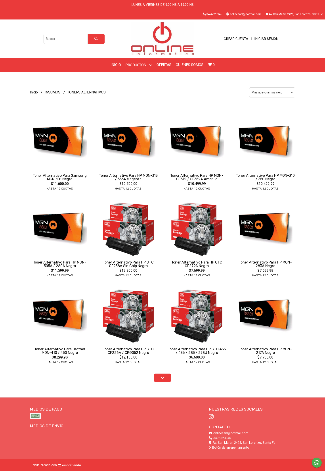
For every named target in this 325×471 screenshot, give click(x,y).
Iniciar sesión (266, 38)
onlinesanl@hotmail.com (230, 433)
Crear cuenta (236, 38)
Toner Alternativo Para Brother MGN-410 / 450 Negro (59, 351)
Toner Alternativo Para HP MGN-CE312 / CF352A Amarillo (196, 177)
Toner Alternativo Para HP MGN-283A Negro (265, 264)
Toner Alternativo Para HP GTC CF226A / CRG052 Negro (128, 351)
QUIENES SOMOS (189, 65)
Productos (136, 65)
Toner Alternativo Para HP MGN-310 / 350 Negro (265, 177)
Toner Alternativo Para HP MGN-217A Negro (265, 351)
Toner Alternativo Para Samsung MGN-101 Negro (60, 177)
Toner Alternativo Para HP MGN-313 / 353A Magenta (128, 177)
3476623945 (221, 438)
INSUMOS (53, 92)
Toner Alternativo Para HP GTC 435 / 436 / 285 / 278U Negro (197, 351)
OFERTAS (164, 65)
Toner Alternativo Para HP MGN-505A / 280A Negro (59, 264)
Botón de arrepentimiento (230, 447)
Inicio (116, 65)
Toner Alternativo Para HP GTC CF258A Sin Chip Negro (128, 264)
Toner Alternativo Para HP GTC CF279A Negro (196, 264)
